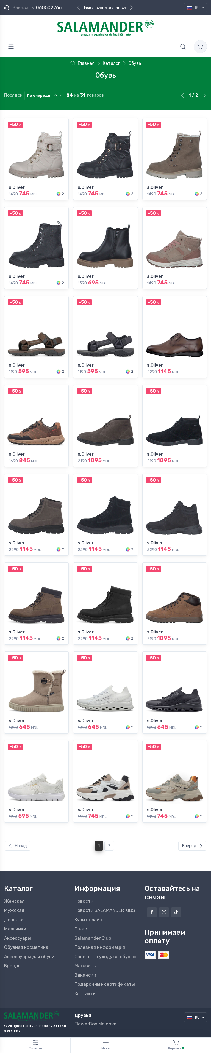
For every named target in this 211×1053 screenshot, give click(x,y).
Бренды (12, 965)
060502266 (49, 7)
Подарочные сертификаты (104, 984)
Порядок (13, 95)
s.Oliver (17, 187)
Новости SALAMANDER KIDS (104, 910)
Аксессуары (17, 938)
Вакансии (85, 975)
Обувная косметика (26, 947)
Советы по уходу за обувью (105, 956)
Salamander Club (92, 938)
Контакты (85, 993)
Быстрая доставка (105, 7)
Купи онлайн (88, 919)
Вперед (189, 845)
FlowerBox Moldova (95, 1024)
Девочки (14, 919)
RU (197, 8)
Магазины (85, 965)
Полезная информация (99, 947)
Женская (14, 901)
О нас (80, 928)
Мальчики (15, 928)
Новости (83, 901)
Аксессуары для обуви (29, 956)
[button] (183, 46)
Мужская (14, 910)
